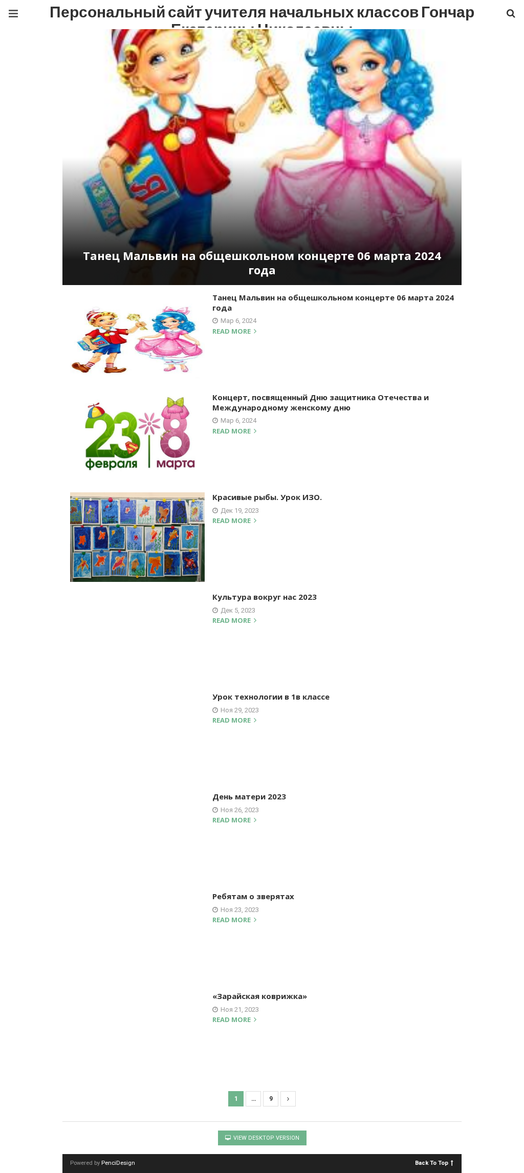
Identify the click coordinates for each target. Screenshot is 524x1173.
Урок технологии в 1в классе (271, 696)
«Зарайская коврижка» (259, 996)
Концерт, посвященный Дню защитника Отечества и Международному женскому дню (320, 402)
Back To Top (431, 1162)
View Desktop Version (265, 1138)
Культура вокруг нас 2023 (264, 597)
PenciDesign (118, 1163)
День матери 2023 (249, 796)
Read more (232, 332)
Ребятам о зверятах (253, 896)
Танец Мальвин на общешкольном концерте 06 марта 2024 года (262, 263)
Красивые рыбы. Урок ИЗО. (267, 497)
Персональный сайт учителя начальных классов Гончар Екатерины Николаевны (262, 15)
